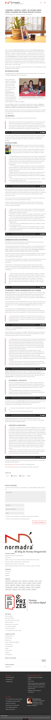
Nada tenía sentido (9, 622)
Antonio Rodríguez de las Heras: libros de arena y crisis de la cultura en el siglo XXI (22, 565)
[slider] (43, 132)
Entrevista (39, 583)
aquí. (19, 461)
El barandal (29, 583)
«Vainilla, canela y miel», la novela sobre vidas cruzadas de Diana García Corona (22, 559)
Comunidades (31, 581)
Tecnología (28, 589)
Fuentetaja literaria (9, 646)
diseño (16, 583)
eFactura (24, 583)
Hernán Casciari (8, 650)
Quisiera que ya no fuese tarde (11, 624)
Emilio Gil (34, 583)
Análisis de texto (15, 581)
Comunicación (8, 571)
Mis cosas (33, 585)
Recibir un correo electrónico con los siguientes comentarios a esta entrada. (23, 516)
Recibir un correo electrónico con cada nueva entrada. (18, 518)
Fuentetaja (18, 585)
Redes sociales (8, 589)
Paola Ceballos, (11, 466)
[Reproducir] (7, 132)
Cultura (40, 581)
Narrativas (23, 14)
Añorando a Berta (9, 616)
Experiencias (12, 585)
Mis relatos (7, 573)
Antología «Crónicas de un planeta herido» (14, 555)
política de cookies (31, 718)
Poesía (32, 587)
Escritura (7, 585)
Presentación (37, 587)
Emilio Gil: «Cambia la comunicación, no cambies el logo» (17, 561)
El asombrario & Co (9, 635)
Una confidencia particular (10, 626)
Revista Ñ (7, 652)
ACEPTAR (25, 719)
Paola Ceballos (22, 587)
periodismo (28, 587)
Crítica (36, 581)
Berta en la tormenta (9, 618)
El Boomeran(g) (8, 638)
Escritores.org (8, 640)
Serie (19, 589)
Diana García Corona (14, 464)
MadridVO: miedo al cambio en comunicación (14, 563)
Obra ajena (16, 587)
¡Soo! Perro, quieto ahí (10, 628)
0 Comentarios (29, 14)
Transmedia (34, 589)
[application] (25, 132)
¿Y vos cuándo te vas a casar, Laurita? (13, 630)
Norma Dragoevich (11, 14)
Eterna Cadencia (8, 644)
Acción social (8, 581)
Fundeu (6, 648)
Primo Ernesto (8, 557)
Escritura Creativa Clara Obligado (12, 642)
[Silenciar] (40, 132)
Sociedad (23, 589)
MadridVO (28, 585)
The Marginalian (8, 654)
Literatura (23, 585)
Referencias (15, 589)
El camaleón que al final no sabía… (12, 620)
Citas (20, 581)
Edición (19, 583)
